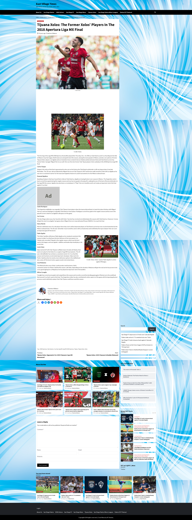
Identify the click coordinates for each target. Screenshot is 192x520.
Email (80, 450)
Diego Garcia (118, 498)
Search (123, 326)
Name (39, 450)
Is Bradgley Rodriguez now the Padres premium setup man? (142, 438)
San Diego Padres (49, 12)
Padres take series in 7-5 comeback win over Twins (136, 337)
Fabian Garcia (71, 498)
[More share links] (61, 302)
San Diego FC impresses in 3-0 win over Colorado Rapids (138, 334)
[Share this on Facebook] (42, 302)
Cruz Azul (56, 349)
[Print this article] (55, 302)
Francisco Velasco (51, 33)
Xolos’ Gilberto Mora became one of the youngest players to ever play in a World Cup (106, 410)
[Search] (155, 12)
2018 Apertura (43, 349)
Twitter (123, 469)
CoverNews (101, 517)
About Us (38, 12)
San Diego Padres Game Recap (68, 491)
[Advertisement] (77, 103)
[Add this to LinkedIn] (48, 302)
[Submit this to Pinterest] (52, 302)
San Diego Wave (81, 12)
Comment (40, 429)
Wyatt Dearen (143, 498)
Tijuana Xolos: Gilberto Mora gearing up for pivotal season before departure (77, 410)
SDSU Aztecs (60, 12)
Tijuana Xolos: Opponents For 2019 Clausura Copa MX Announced (55, 355)
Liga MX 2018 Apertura (68, 349)
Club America (50, 349)
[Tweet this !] (45, 302)
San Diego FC (70, 12)
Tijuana (76, 349)
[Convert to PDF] (58, 302)
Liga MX (60, 349)
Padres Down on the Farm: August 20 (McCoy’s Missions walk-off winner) (144, 448)
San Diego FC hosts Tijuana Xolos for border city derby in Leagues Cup (49, 385)
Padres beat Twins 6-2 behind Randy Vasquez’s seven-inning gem (137, 351)
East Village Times (46, 4)
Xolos (86, 349)
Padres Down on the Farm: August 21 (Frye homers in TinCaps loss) (137, 346)
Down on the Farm (138, 416)
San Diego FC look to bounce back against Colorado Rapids (136, 341)
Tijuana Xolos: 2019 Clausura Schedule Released (102, 354)
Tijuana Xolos (92, 12)
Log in (38, 508)
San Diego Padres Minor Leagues (108, 12)
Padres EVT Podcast (126, 12)
